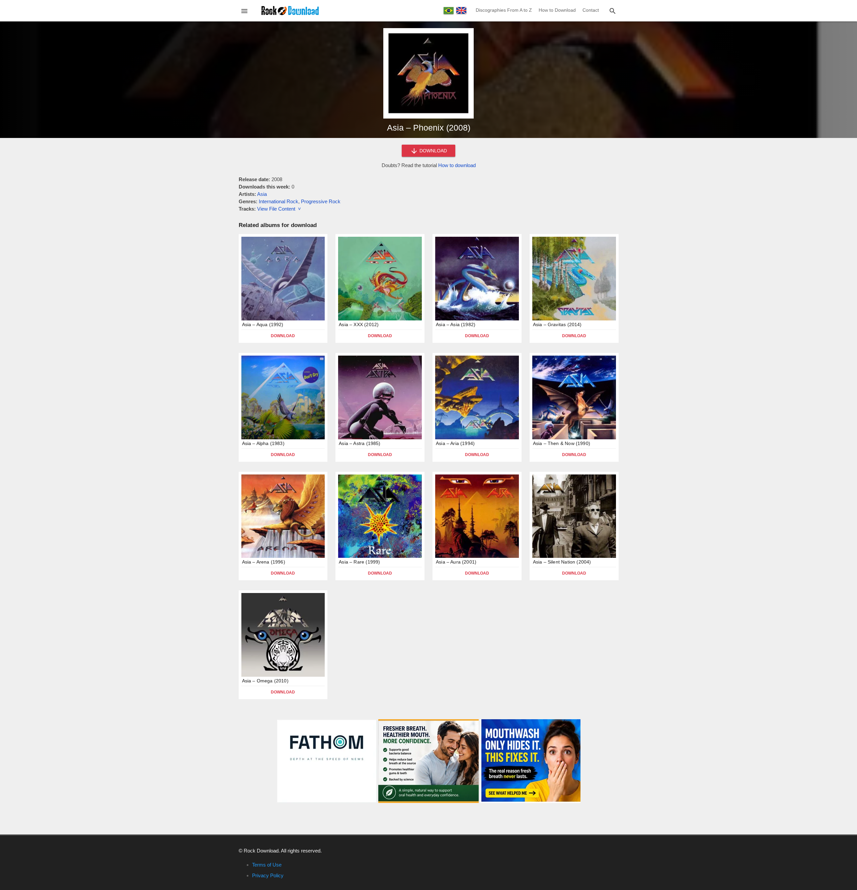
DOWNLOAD (432, 150)
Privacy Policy (268, 875)
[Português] (449, 10)
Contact (590, 10)
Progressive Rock (320, 201)
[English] (461, 10)
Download (283, 335)
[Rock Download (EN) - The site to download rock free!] (290, 10)
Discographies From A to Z (504, 10)
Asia (262, 194)
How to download (457, 165)
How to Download (557, 10)
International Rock (278, 201)
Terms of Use (267, 865)
